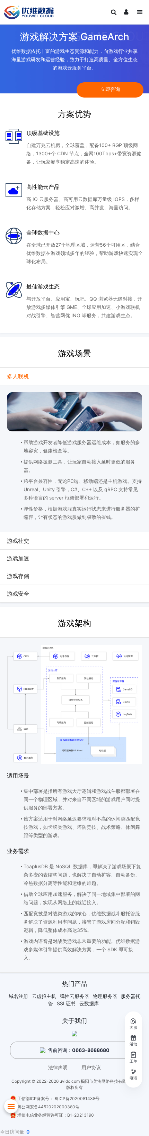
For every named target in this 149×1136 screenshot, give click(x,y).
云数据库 (89, 1003)
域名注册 (18, 996)
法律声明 (58, 1067)
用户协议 (91, 1067)
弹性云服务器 (74, 996)
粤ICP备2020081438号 (76, 1098)
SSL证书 (66, 1003)
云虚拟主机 (44, 996)
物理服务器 (105, 996)
